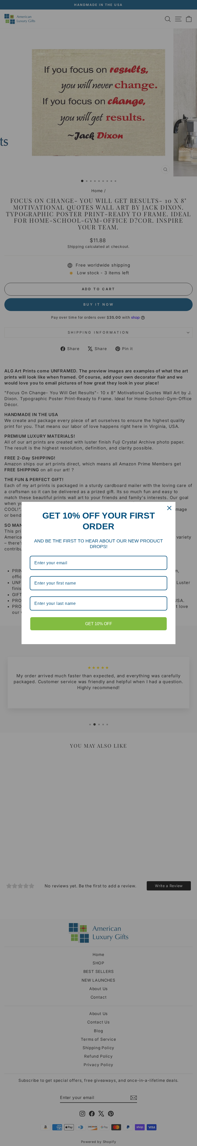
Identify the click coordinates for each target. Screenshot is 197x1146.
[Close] (169, 508)
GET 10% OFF (98, 624)
